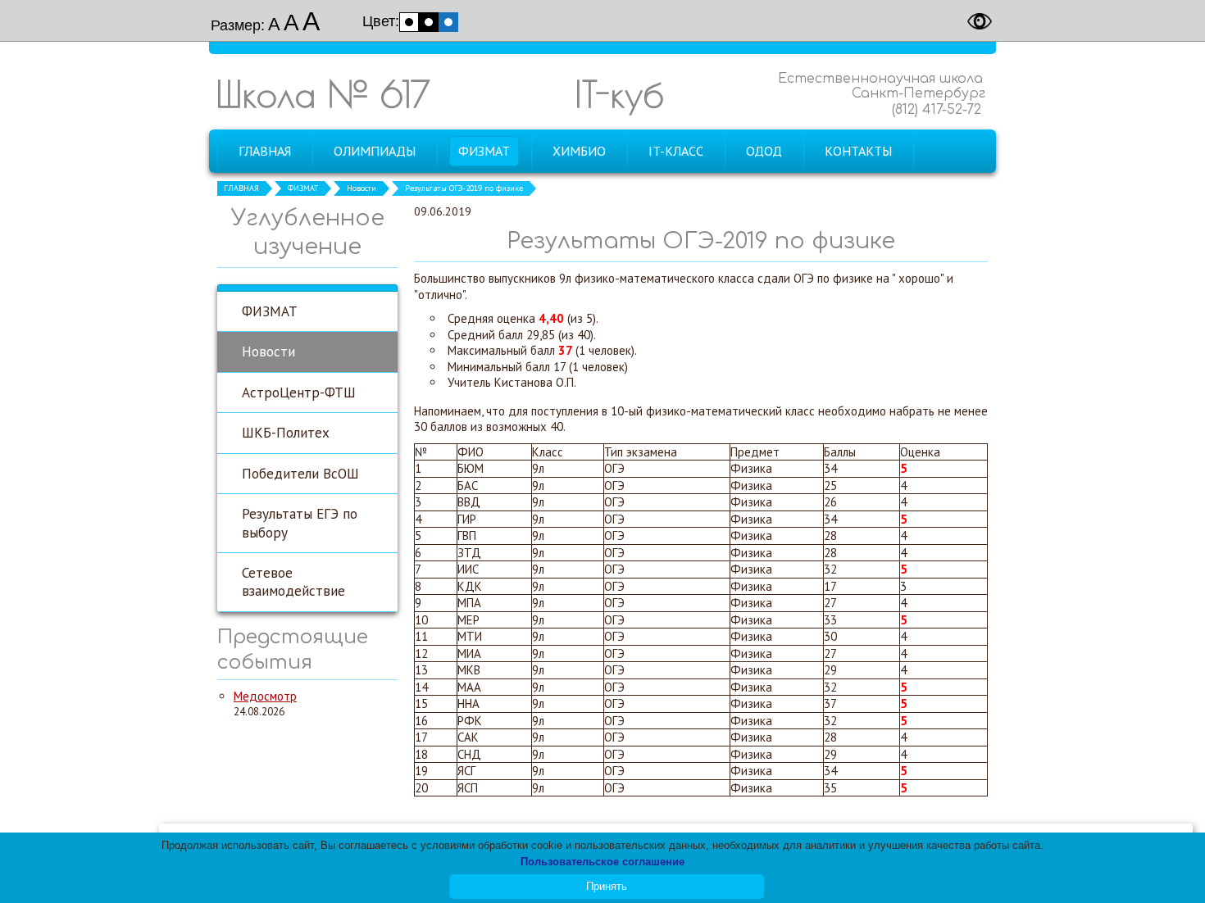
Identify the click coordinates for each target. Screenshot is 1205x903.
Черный (429, 22)
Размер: (238, 25)
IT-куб (619, 94)
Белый (409, 22)
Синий (448, 22)
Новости (361, 188)
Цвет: (380, 21)
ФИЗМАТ (303, 188)
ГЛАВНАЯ (241, 188)
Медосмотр (265, 696)
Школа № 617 (323, 94)
